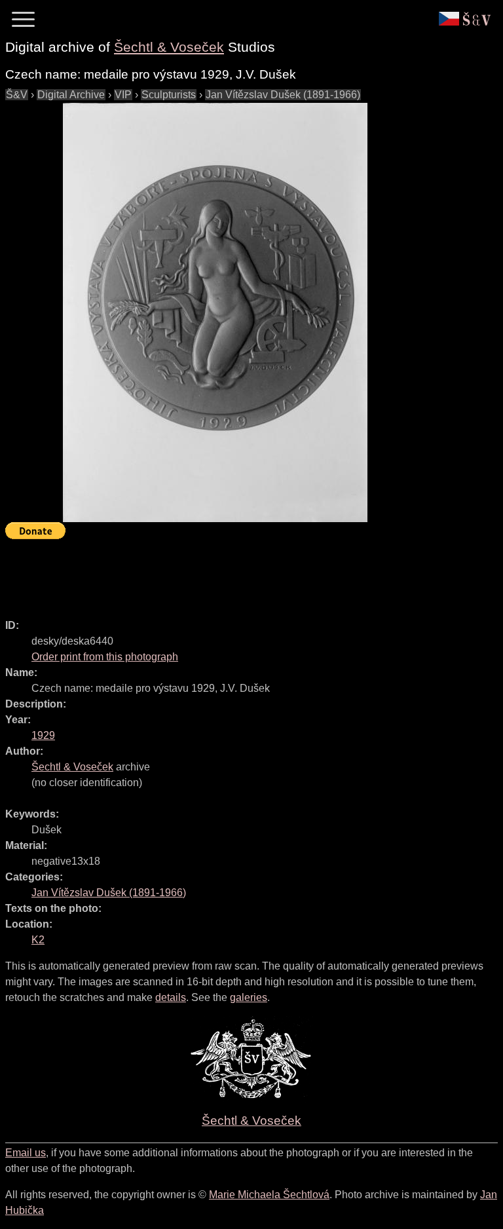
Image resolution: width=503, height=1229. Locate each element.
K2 (38, 939)
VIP (123, 94)
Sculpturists (168, 94)
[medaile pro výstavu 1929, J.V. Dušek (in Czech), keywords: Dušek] (214, 312)
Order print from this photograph (104, 656)
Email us (25, 1152)
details (170, 997)
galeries (248, 997)
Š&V (17, 94)
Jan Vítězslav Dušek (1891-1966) (283, 94)
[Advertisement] (243, 573)
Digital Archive (71, 94)
